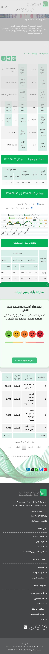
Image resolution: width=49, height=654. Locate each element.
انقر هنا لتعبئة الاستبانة (24, 360)
